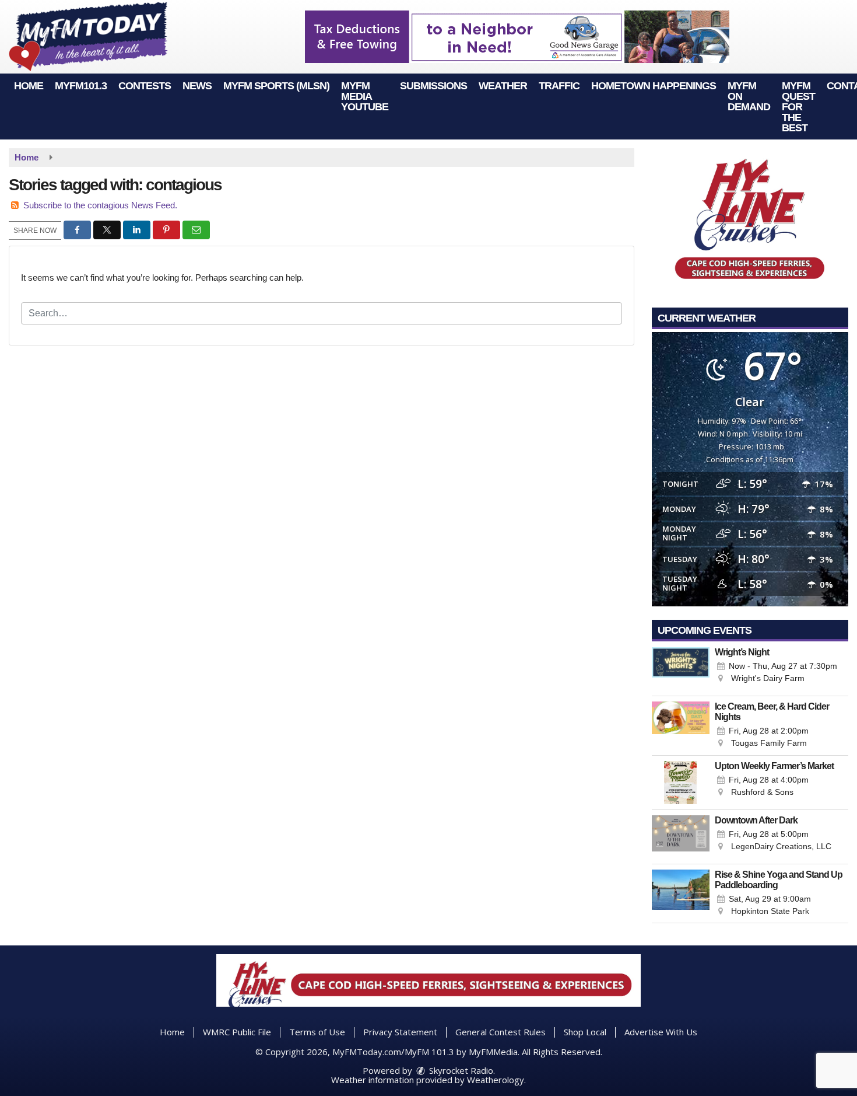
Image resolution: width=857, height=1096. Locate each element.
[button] (77, 230)
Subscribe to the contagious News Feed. (100, 205)
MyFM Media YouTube (364, 96)
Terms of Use (317, 1032)
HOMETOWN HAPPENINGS (653, 86)
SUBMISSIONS (433, 86)
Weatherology (495, 1079)
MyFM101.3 (81, 86)
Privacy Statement (400, 1032)
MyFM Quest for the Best (798, 107)
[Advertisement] (517, 37)
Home (28, 86)
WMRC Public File (237, 1032)
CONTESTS (144, 86)
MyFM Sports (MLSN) (276, 86)
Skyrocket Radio (460, 1070)
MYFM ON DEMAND (749, 96)
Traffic (559, 86)
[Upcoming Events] (681, 668)
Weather (503, 86)
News (197, 86)
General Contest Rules (500, 1032)
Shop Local (585, 1032)
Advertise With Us (660, 1032)
